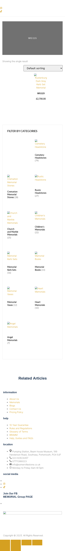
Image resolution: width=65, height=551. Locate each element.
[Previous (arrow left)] (5, 548)
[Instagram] (1, 8)
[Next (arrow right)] (16, 548)
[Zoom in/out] (5, 542)
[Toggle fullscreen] (16, 542)
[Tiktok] (1, 11)
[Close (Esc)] (37, 542)
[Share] (26, 542)
